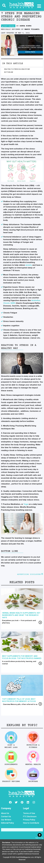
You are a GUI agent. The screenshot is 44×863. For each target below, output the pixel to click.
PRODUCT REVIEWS (11, 781)
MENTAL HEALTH (33, 764)
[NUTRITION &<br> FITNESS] (33, 737)
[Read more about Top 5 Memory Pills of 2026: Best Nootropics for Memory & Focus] (40, 704)
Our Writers (6, 820)
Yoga (26, 504)
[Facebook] (10, 802)
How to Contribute (31, 823)
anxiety (28, 265)
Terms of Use (29, 813)
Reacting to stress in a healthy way (17, 69)
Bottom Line (8, 72)
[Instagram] (33, 802)
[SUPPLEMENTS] (11, 757)
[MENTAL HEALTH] (33, 757)
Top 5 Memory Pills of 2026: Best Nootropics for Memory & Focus (19, 700)
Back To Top (39, 838)
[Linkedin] (28, 802)
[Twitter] (16, 802)
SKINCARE (33, 781)
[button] (4, 5)
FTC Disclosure (29, 816)
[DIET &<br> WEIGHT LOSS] (11, 737)
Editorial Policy (7, 823)
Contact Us (6, 816)
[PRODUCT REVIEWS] (11, 774)
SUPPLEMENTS (11, 764)
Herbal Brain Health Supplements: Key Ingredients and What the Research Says (21, 615)
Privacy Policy (29, 820)
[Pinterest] (22, 802)
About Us (5, 813)
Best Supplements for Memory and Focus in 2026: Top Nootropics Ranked (21, 657)
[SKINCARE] (33, 774)
